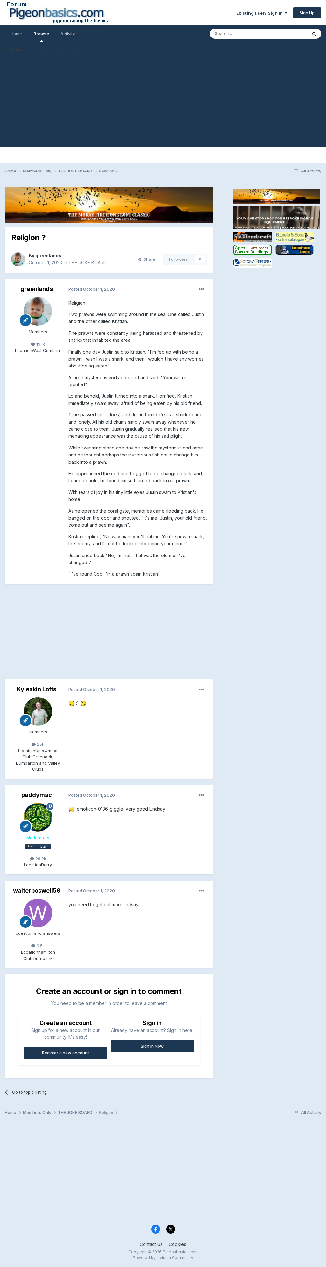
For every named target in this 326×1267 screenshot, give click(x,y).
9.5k (40, 945)
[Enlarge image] (71, 703)
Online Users (70, 49)
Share (148, 259)
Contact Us (151, 1244)
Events (39, 49)
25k (40, 744)
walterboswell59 (36, 890)
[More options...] (201, 289)
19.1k (40, 344)
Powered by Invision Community (163, 1257)
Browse (41, 33)
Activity (67, 33)
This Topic (289, 33)
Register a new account (65, 1052)
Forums (14, 49)
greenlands (48, 255)
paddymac (36, 795)
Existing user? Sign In (260, 13)
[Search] (314, 34)
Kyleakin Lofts (36, 689)
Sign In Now (152, 1045)
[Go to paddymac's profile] (38, 817)
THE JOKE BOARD (87, 262)
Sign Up (307, 12)
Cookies (177, 1244)
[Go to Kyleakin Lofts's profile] (38, 711)
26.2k (40, 858)
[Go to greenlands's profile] (18, 259)
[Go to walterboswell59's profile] (38, 913)
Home (16, 33)
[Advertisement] (163, 102)
